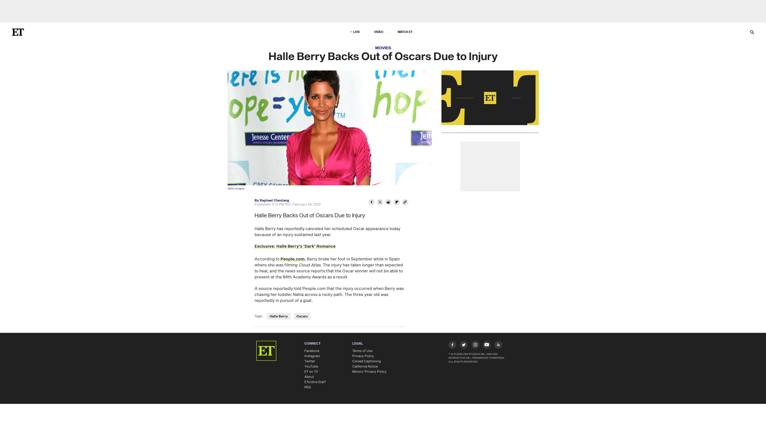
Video (379, 32)
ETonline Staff (315, 382)
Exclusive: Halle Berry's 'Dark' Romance (295, 246)
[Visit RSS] (498, 345)
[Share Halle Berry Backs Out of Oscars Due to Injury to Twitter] (380, 203)
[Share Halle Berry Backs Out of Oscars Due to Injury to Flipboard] (396, 203)
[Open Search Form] (752, 32)
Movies (383, 48)
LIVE (356, 32)
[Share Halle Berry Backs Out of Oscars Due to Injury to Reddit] (388, 203)
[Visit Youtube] (487, 345)
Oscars (302, 316)
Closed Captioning (366, 361)
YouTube (311, 366)
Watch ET (405, 32)
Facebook (312, 351)
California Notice (365, 366)
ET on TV (311, 371)
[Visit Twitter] (464, 345)
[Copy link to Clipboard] (405, 203)
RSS (307, 387)
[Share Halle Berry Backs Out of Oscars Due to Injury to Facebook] (371, 203)
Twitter (309, 361)
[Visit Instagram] (475, 345)
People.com (292, 259)
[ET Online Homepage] (18, 32)
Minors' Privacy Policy (369, 371)
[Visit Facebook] (452, 345)
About (309, 377)
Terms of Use (362, 351)
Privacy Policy (363, 356)
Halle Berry (279, 316)
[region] (490, 97)
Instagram (312, 356)
